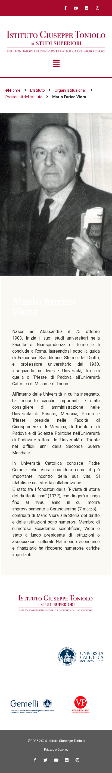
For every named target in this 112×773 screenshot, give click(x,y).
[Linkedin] (86, 8)
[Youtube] (76, 8)
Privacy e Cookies (56, 750)
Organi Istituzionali (70, 90)
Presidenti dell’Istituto (23, 97)
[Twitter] (45, 760)
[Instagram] (97, 8)
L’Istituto (37, 90)
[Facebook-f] (65, 8)
